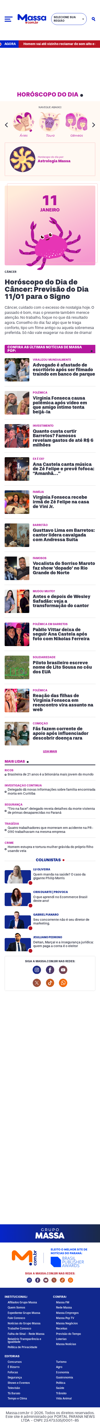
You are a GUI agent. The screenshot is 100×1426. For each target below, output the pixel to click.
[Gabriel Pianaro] (18, 919)
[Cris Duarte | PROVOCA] (18, 897)
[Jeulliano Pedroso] (18, 942)
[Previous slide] (6, 124)
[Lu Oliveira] (18, 874)
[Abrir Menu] (9, 19)
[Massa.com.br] (32, 19)
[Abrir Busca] (93, 19)
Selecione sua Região (65, 19)
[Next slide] (93, 124)
